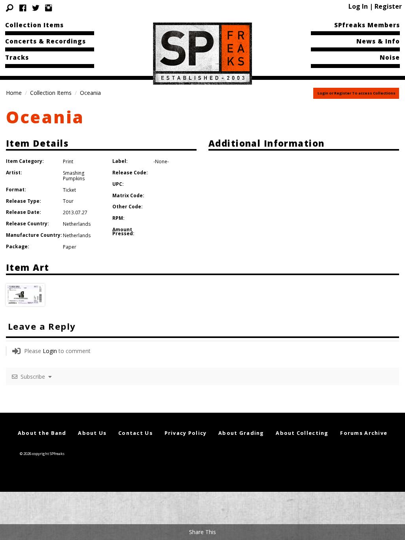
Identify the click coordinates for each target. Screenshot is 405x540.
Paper (69, 247)
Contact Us (135, 432)
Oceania (45, 117)
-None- (161, 161)
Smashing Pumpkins (74, 176)
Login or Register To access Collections (357, 93)
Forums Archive (363, 432)
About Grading (241, 432)
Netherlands (77, 224)
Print (68, 161)
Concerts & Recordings (45, 41)
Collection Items (34, 25)
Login (50, 351)
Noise (390, 57)
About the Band (42, 432)
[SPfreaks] (202, 53)
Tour (68, 201)
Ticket (69, 190)
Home (14, 92)
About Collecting (302, 432)
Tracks (17, 57)
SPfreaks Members (367, 25)
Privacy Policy (186, 432)
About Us (92, 432)
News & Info (378, 41)
